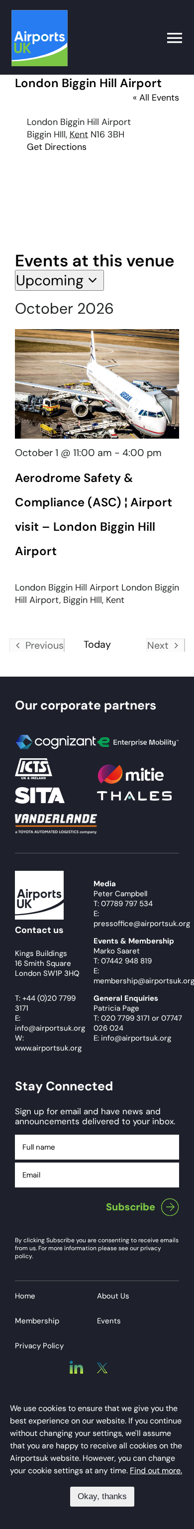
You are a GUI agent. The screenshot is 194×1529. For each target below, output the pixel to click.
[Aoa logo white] (39, 875)
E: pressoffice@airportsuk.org (142, 919)
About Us (113, 1296)
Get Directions (57, 147)
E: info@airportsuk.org (132, 1038)
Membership (37, 1321)
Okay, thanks (102, 1496)
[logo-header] (39, 14)
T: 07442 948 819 (123, 961)
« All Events (156, 98)
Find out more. (156, 1470)
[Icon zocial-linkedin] (76, 1365)
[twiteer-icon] (102, 1367)
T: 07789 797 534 (123, 904)
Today (97, 644)
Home (25, 1296)
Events (109, 1321)
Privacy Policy (39, 1346)
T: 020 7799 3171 (122, 1018)
